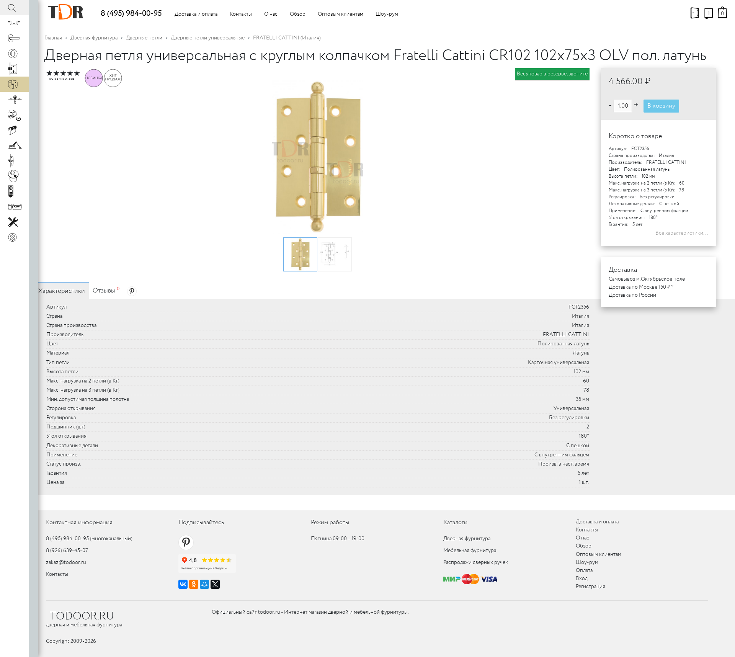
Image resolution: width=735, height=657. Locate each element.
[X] (215, 584)
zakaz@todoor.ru (66, 562)
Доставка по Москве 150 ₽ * (641, 287)
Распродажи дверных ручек (475, 562)
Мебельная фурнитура (469, 550)
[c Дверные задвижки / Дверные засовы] (14, 206)
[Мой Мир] (204, 584)
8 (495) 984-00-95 (131, 13)
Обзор (297, 14)
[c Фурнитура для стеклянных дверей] (14, 176)
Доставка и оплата (196, 14)
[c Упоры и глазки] (14, 115)
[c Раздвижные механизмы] (14, 99)
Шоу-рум (387, 14)
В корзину (661, 105)
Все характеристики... (681, 233)
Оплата (584, 570)
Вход (582, 578)
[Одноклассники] (193, 584)
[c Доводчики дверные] (14, 145)
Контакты (241, 14)
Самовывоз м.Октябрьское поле (647, 279)
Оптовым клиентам (340, 14)
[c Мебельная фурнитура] (14, 23)
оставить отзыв (62, 79)
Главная (53, 38)
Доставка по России (632, 295)
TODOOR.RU (82, 616)
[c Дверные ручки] (14, 38)
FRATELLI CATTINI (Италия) (287, 38)
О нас (271, 14)
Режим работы (330, 522)
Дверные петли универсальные (208, 38)
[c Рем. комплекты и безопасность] (14, 222)
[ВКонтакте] (183, 584)
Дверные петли (144, 38)
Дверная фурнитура (94, 38)
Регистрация (590, 586)
